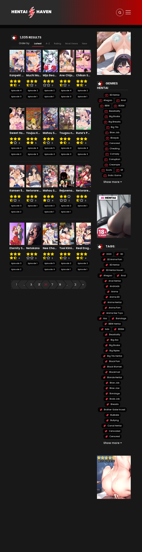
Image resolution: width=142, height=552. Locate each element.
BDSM (121, 105)
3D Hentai (114, 94)
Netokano (33, 248)
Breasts (114, 404)
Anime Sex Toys (114, 313)
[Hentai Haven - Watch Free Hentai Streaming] (31, 12)
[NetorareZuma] (83, 176)
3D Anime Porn (114, 259)
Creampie (114, 164)
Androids (114, 286)
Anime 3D (114, 296)
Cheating (114, 148)
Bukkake (114, 414)
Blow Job (114, 132)
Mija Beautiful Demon (50, 75)
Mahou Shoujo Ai (50, 133)
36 (45, 284)
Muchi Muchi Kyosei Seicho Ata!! (33, 75)
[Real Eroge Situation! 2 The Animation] (83, 233)
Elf (121, 169)
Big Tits (114, 127)
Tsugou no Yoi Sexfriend (66, 133)
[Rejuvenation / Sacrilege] (66, 176)
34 (32, 284)
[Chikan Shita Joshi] (83, 61)
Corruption (114, 159)
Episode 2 (33, 90)
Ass (105, 318)
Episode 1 (32, 96)
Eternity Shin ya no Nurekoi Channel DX (17, 248)
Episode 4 (16, 90)
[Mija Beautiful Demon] (50, 61)
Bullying (114, 420)
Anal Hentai (114, 280)
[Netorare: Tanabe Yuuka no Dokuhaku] (33, 176)
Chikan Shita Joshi (83, 75)
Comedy (114, 153)
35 (39, 284)
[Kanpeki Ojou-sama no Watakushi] (17, 61)
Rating (57, 43)
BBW (107, 105)
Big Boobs (114, 116)
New (84, 43)
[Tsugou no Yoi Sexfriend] (66, 118)
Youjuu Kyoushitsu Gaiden (33, 133)
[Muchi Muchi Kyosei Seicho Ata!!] (33, 61)
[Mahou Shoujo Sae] (50, 176)
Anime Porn (114, 307)
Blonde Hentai (114, 377)
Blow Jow (114, 388)
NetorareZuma (83, 190)
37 (51, 284)
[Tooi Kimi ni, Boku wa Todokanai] (66, 233)
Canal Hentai (114, 425)
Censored (114, 143)
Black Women (114, 366)
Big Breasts (114, 121)
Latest (38, 43)
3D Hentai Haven (114, 270)
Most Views (71, 43)
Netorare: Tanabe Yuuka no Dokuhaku (33, 190)
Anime (114, 291)
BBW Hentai (114, 323)
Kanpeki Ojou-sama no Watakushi (17, 75)
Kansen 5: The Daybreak (17, 190)
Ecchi (109, 169)
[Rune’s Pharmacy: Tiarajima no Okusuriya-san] (83, 118)
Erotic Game (114, 175)
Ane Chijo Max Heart (66, 75)
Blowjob (114, 137)
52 (74, 284)
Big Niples (114, 350)
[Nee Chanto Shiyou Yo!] (50, 233)
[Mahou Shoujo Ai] (50, 118)
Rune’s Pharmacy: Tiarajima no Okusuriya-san (83, 133)
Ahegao (107, 100)
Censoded (114, 431)
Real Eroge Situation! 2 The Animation (83, 248)
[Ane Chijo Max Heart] (66, 61)
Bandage (120, 318)
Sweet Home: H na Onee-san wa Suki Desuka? (17, 133)
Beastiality (114, 111)
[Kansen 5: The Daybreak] (17, 176)
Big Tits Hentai (114, 355)
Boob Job (114, 398)
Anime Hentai (114, 302)
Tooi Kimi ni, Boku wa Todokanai (66, 248)
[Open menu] (128, 12)
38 (59, 284)
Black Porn (114, 361)
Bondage (114, 393)
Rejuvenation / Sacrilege (66, 190)
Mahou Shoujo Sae (50, 190)
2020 (109, 254)
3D (121, 254)
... (24, 284)
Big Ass (114, 339)
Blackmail (114, 372)
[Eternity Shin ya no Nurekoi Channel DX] (17, 233)
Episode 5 (50, 148)
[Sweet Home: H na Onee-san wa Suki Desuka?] (17, 118)
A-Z (48, 43)
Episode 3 (16, 96)
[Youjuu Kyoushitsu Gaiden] (33, 118)
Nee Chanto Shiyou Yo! (50, 248)
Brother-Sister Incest (114, 409)
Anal (123, 100)
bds (107, 329)
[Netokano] (33, 233)
